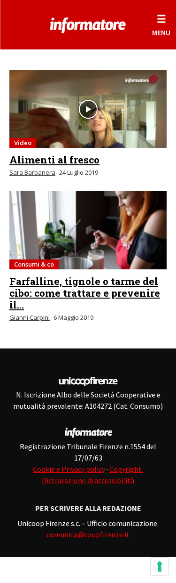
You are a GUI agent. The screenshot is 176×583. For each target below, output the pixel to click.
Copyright (126, 469)
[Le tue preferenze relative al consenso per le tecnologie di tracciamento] (159, 566)
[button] (161, 25)
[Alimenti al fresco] (88, 109)
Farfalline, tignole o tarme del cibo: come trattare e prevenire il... (84, 293)
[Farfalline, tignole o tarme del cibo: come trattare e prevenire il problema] (88, 230)
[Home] (88, 23)
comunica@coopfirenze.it (88, 534)
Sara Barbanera (32, 172)
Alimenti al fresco (54, 159)
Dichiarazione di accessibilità (88, 480)
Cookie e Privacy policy (69, 469)
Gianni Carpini (29, 317)
